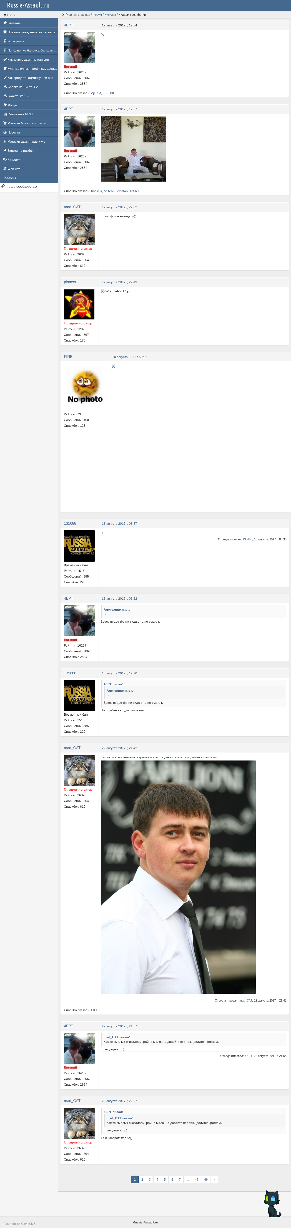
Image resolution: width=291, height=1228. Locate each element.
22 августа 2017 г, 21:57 (119, 1026)
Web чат (13, 169)
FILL (94, 1010)
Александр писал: (118, 609)
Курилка (110, 14)
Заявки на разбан (20, 150)
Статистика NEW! (20, 114)
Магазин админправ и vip (26, 141)
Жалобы (9, 178)
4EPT (68, 25)
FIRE (68, 357)
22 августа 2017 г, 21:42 (119, 748)
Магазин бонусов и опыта (26, 123)
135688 (108, 93)
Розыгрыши (15, 41)
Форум (12, 105)
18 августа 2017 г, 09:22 (119, 598)
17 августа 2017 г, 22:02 (119, 207)
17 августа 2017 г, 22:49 (119, 282)
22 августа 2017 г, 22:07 (119, 1101)
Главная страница (77, 14)
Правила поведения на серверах (32, 32)
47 (196, 1179)
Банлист (13, 160)
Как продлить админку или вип (30, 78)
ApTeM (96, 93)
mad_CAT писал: (117, 1037)
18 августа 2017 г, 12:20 (119, 673)
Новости (13, 132)
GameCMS (28, 1223)
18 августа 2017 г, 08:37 (119, 523)
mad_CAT (72, 207)
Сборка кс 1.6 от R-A (22, 87)
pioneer (70, 282)
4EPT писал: (113, 684)
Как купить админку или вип (28, 59)
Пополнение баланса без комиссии (32, 50)
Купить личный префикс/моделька (32, 68)
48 (206, 1179)
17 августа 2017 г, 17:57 (119, 109)
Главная (13, 23)
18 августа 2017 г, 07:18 (130, 357)
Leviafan (121, 191)
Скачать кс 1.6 (18, 96)
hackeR (96, 191)
